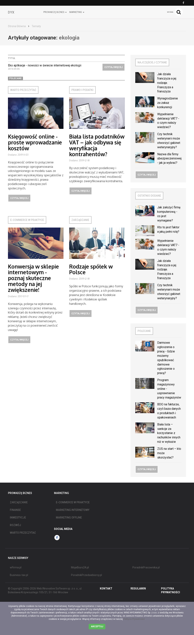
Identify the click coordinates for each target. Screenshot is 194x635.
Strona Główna (17, 26)
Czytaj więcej (113, 67)
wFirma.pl (15, 567)
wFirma (170, 12)
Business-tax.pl (19, 575)
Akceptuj (97, 626)
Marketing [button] (75, 12)
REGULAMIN (138, 588)
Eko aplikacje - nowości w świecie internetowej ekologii (44, 65)
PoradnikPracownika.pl (146, 567)
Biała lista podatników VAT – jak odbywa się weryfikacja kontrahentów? (96, 145)
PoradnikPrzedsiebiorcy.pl (86, 575)
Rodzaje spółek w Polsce (91, 269)
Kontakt (106, 588)
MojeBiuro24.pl (80, 567)
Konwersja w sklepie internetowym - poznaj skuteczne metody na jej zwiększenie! (33, 278)
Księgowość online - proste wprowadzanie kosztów (35, 142)
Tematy (36, 26)
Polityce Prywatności (134, 619)
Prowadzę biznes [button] (54, 12)
